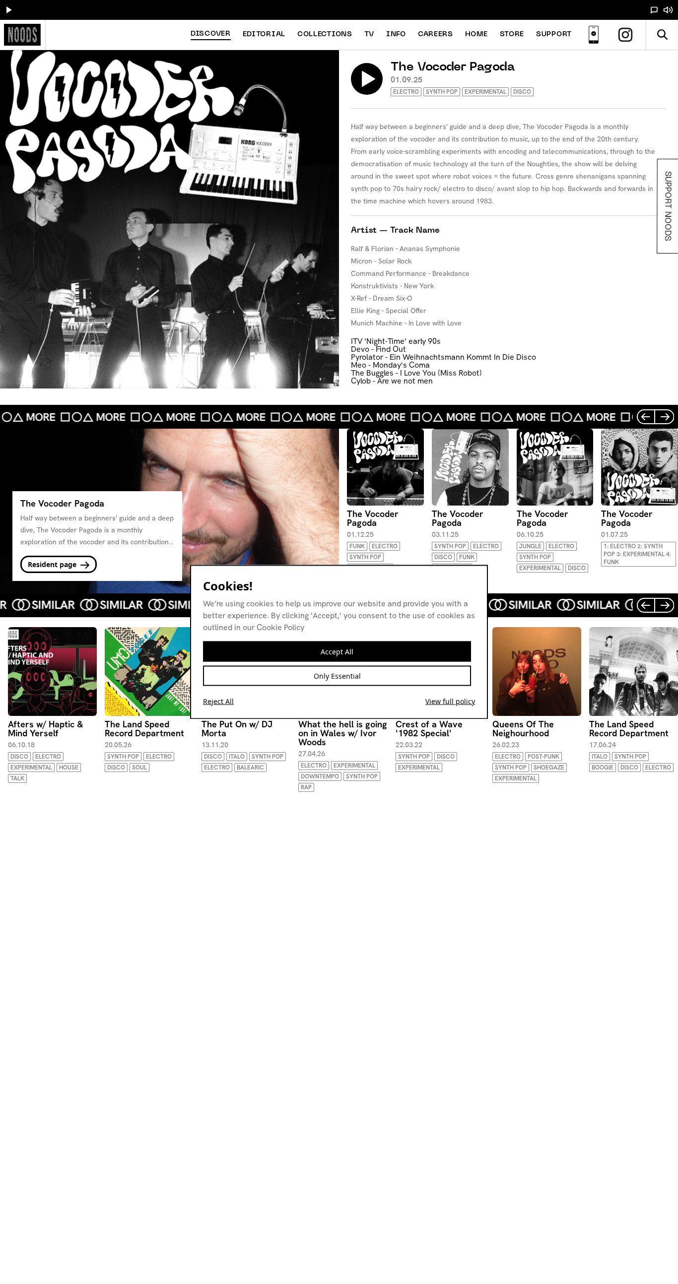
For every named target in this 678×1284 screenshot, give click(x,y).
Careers (435, 34)
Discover (211, 34)
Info (396, 34)
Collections (324, 34)
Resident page (53, 564)
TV (369, 34)
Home (476, 34)
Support (554, 34)
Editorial (264, 34)
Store (512, 34)
